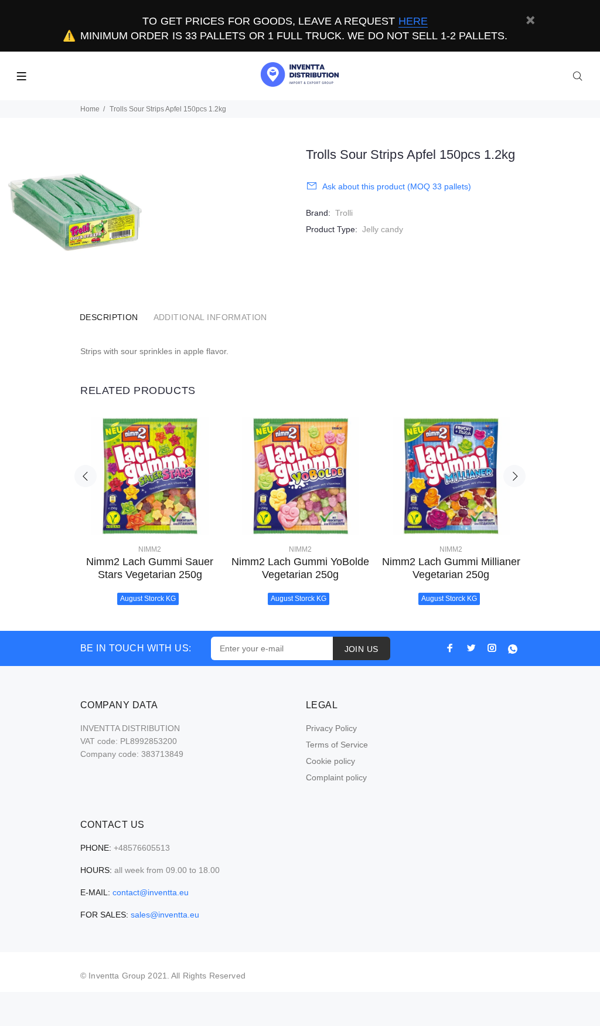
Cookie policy (330, 761)
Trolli (344, 213)
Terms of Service (337, 744)
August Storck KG (148, 598)
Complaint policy (336, 777)
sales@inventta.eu (165, 914)
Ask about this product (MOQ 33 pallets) (396, 186)
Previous (85, 476)
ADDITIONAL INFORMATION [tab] (210, 317)
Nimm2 (149, 549)
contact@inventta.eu (150, 892)
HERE (413, 21)
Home (90, 109)
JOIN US (362, 649)
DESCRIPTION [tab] (109, 317)
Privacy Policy (331, 728)
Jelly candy (382, 229)
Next (514, 476)
